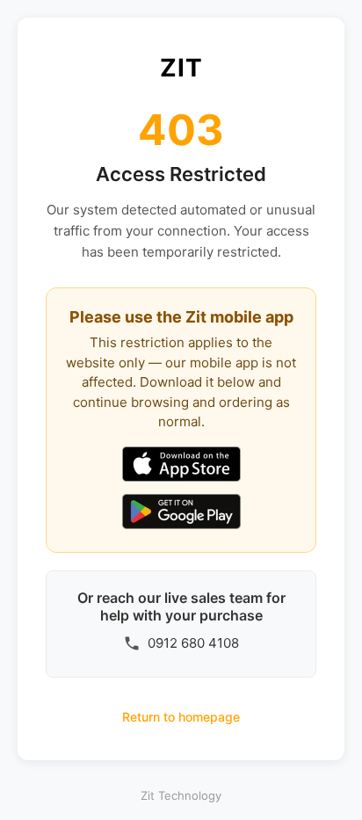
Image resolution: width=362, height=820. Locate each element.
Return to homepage (181, 716)
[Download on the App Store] (181, 465)
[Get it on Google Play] (181, 513)
